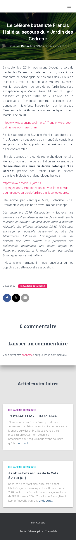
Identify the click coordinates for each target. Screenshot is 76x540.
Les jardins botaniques (32, 286)
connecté (27, 355)
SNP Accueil (38, 522)
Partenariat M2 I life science (32, 416)
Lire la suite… (23, 443)
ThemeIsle (51, 531)
